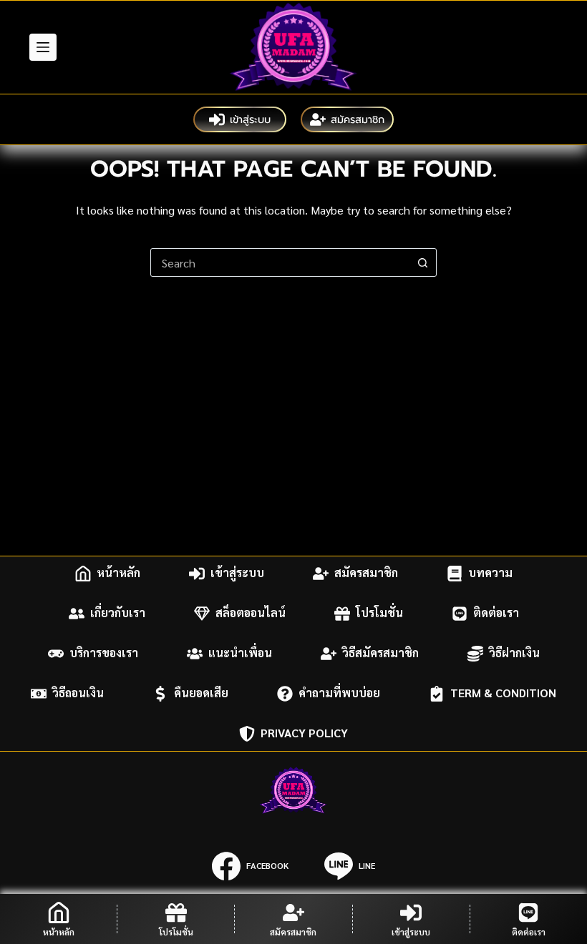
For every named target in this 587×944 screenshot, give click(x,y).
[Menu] (43, 47)
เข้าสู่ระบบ (250, 119)
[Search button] (422, 262)
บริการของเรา (103, 653)
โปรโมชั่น (379, 613)
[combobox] (280, 262)
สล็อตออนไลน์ (250, 613)
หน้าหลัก (118, 573)
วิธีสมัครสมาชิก (380, 653)
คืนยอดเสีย (201, 693)
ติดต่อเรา (496, 613)
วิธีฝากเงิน (514, 653)
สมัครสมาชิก (357, 119)
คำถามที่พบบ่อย (339, 693)
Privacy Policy (304, 733)
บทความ (490, 573)
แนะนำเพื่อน (240, 653)
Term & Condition (503, 693)
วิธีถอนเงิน (78, 693)
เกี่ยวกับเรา (117, 613)
